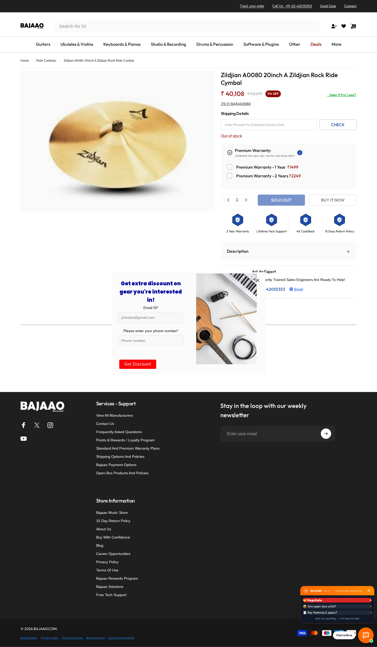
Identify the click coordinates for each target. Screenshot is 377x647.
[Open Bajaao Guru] (366, 635)
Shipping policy (95, 637)
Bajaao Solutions (109, 587)
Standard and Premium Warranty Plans (128, 448)
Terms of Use (107, 570)
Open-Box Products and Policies (122, 473)
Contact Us (105, 424)
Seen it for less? (341, 95)
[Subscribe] (326, 434)
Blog (99, 545)
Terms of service (72, 637)
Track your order (252, 6)
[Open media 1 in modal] (118, 141)
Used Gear (328, 6)
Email (298, 289)
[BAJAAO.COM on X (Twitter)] (37, 425)
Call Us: (292, 6)
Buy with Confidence (113, 537)
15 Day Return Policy (113, 521)
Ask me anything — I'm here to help (337, 618)
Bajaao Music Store (112, 513)
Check (338, 124)
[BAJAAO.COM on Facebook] (24, 425)
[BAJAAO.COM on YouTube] (24, 438)
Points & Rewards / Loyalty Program (125, 440)
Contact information (121, 637)
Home (25, 60)
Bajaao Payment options (116, 465)
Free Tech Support (111, 595)
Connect (350, 6)
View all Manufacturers (114, 415)
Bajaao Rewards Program (117, 578)
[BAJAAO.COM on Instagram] (50, 425)
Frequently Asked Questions (119, 432)
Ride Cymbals (46, 60)
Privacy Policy (107, 562)
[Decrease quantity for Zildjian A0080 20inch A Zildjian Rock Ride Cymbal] (228, 200)
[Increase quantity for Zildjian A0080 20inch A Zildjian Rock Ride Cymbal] (246, 200)
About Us (103, 529)
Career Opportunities (113, 554)
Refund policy (29, 637)
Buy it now (333, 200)
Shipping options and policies (120, 456)
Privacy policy (50, 637)
